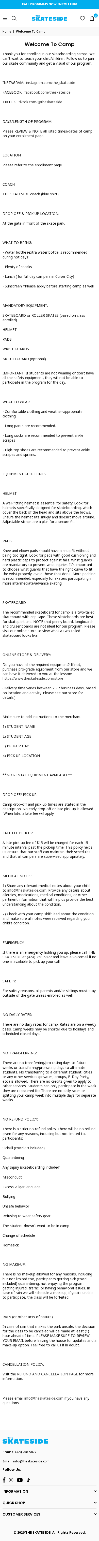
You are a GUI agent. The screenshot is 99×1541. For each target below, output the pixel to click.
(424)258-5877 (25, 1451)
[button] (91, 18)
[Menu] (4, 18)
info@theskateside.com (31, 1461)
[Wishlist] (82, 18)
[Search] (14, 18)
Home (7, 32)
